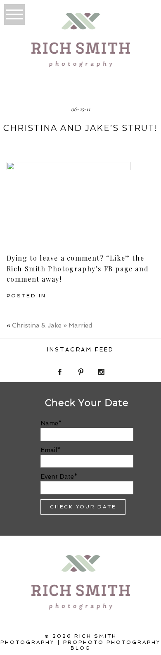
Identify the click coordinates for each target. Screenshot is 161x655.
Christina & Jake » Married (52, 325)
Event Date (57, 476)
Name (49, 423)
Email (48, 450)
